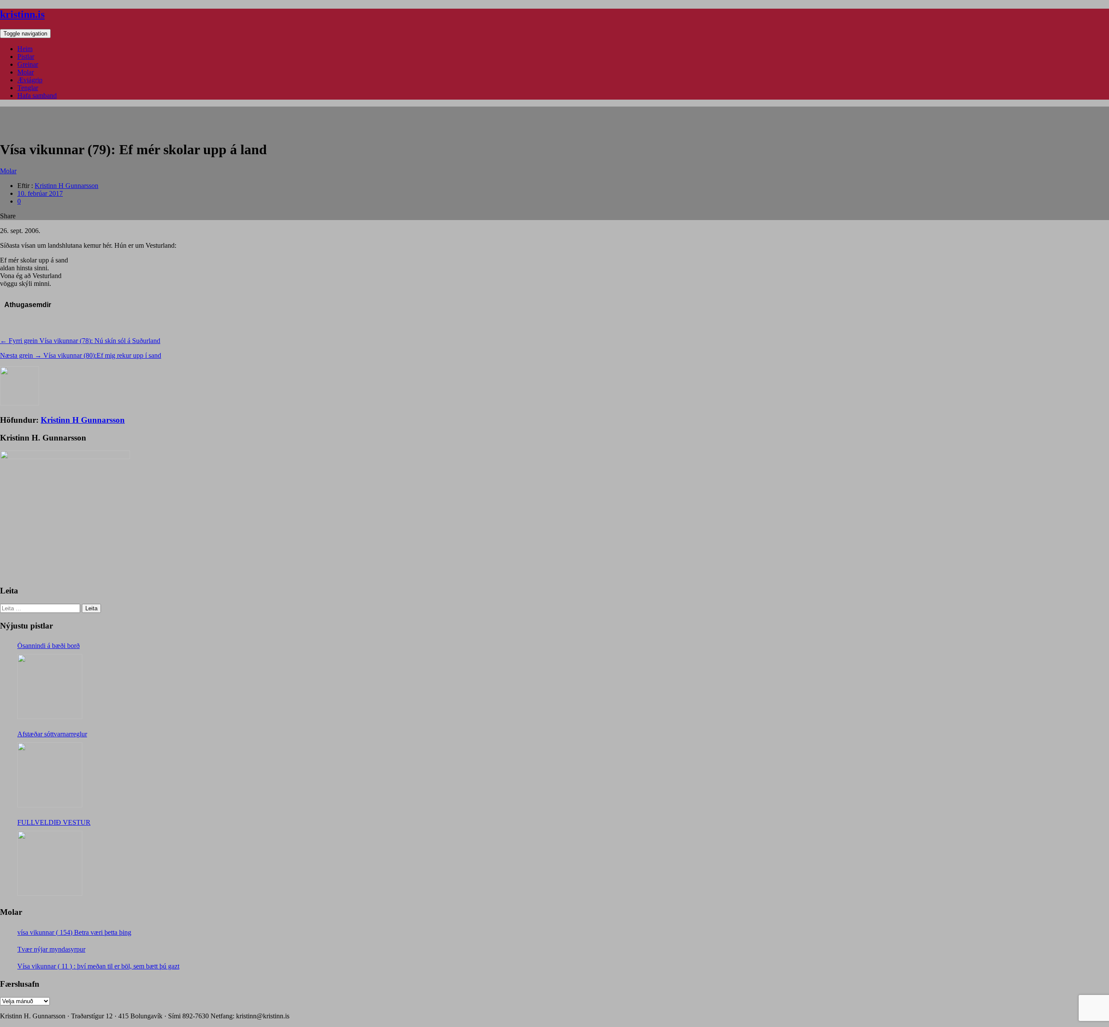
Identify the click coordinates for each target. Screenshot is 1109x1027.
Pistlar (25, 56)
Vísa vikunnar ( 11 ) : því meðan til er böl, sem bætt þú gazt (98, 966)
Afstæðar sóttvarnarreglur (52, 734)
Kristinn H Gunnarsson (66, 185)
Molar (25, 72)
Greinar (27, 64)
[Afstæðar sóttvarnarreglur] (49, 774)
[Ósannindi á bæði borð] (49, 686)
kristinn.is (22, 14)
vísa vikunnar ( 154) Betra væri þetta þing (74, 932)
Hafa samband (37, 95)
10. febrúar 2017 (40, 193)
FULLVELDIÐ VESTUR (54, 822)
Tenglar (27, 87)
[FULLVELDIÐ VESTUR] (49, 863)
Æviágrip (29, 80)
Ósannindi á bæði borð (48, 645)
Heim (24, 48)
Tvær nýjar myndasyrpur (51, 949)
